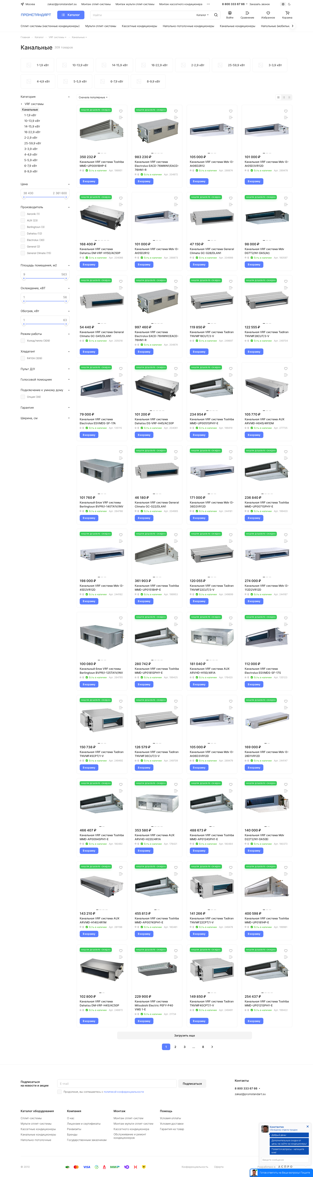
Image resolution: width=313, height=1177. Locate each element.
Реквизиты (74, 1129)
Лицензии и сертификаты (84, 1123)
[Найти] (215, 15)
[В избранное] (120, 111)
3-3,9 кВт (31, 149)
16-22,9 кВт (32, 132)
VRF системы (34, 104)
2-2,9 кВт (30, 137)
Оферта (219, 1166)
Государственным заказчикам (87, 1140)
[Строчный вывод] (284, 97)
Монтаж (120, 1111)
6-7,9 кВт (30, 166)
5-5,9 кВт (31, 160)
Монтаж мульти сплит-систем (133, 1123)
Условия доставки (171, 1123)
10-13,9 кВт (32, 121)
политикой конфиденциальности (124, 1091)
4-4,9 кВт (30, 154)
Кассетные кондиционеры (38, 1129)
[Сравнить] (120, 117)
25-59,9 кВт (32, 143)
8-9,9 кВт (31, 171)
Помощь (166, 1111)
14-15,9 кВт (32, 126)
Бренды (72, 1134)
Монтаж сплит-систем (128, 1118)
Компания (74, 1111)
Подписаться (192, 1083)
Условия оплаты (170, 1118)
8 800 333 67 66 (233, 4)
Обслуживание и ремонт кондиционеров (130, 1136)
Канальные (30, 109)
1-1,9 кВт (30, 115)
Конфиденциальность (195, 1166)
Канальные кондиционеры (38, 1134)
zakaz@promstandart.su (250, 1094)
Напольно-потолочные (36, 1140)
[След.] (212, 1047)
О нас (70, 1118)
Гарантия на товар (172, 1129)
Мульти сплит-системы (36, 1123)
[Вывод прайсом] (289, 97)
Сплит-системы (31, 1118)
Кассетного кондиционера (131, 1129)
